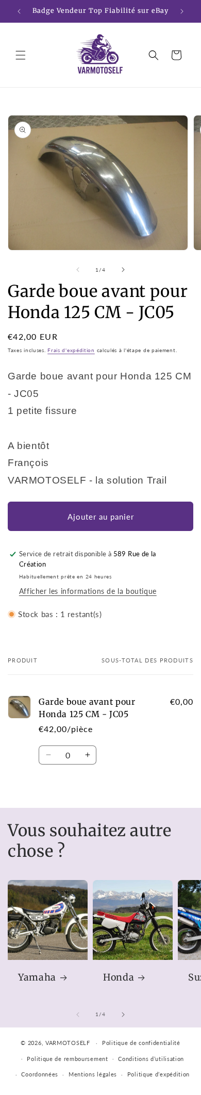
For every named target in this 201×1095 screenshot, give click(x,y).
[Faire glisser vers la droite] (123, 269)
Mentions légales (93, 1074)
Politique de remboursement (67, 1058)
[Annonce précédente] (19, 11)
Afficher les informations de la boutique (88, 591)
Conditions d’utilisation (151, 1058)
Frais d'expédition (71, 350)
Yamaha (37, 977)
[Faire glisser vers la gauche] (77, 269)
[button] (20, 55)
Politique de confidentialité (141, 1042)
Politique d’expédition (158, 1074)
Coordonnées (39, 1074)
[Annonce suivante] (182, 11)
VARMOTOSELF (67, 1042)
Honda (118, 977)
